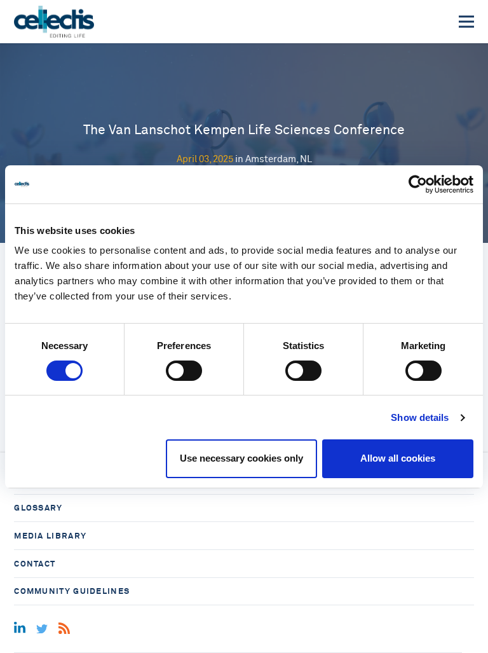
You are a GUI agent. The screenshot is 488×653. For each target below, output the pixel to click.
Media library (50, 536)
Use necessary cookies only (241, 458)
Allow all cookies (397, 458)
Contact (34, 564)
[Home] (53, 21)
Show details (420, 417)
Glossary (38, 508)
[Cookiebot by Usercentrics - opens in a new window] (417, 184)
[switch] (184, 371)
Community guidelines (72, 591)
